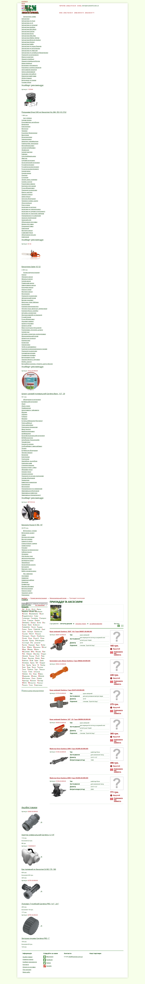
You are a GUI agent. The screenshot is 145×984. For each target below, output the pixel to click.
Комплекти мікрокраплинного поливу (34, 349)
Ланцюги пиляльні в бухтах (31, 61)
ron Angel (25, 643)
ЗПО (24, 683)
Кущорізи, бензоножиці (29, 133)
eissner (38, 634)
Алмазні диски (26, 472)
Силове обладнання (28, 478)
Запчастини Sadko (28, 44)
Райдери (24, 154)
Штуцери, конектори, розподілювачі (34, 334)
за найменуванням (96, 624)
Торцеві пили (26, 442)
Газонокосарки (27, 139)
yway (31, 640)
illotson (42, 669)
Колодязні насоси (27, 287)
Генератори (25, 480)
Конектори (25, 342)
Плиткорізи (25, 459)
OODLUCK (38, 632)
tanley (42, 665)
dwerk (29, 654)
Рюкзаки (24, 548)
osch (41, 614)
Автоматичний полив (29, 298)
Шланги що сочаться (29, 338)
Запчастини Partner (28, 31)
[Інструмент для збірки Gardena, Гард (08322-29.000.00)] (59, 673)
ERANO (25, 674)
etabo (30, 649)
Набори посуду (27, 552)
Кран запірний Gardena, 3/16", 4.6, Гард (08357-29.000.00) (71, 631)
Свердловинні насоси (29, 285)
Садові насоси (26, 281)
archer (24, 645)
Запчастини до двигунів (29, 50)
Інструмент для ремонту (30, 65)
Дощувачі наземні (28, 321)
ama (33, 678)
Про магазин (27, 970)
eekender (26, 676)
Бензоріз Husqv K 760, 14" (32, 525)
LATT (38, 656)
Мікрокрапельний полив (30, 336)
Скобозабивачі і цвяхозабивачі (32, 446)
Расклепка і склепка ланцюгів (31, 67)
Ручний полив (26, 317)
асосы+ (40, 683)
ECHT (31, 634)
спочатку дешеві (66, 624)
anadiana (34, 618)
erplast (39, 627)
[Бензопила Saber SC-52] (31, 254)
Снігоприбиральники (29, 156)
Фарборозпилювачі (28, 431)
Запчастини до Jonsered (29, 25)
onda (24, 638)
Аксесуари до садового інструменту (33, 211)
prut (34, 665)
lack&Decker (33, 614)
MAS (30, 625)
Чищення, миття (27, 593)
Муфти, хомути (27, 362)
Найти (24, 604)
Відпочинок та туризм (29, 80)
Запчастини (25, 19)
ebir (43, 658)
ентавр (40, 681)
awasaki (32, 645)
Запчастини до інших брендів (31, 46)
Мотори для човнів (28, 537)
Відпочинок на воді (28, 533)
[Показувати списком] (118, 626)
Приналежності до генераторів (32, 489)
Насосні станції (26, 289)
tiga (28, 667)
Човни (24, 535)
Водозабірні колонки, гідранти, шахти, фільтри (37, 364)
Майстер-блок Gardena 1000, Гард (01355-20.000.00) (69, 748)
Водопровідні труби (28, 357)
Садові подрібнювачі (28, 148)
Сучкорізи (25, 177)
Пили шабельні (27, 423)
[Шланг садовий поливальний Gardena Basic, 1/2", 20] (31, 381)
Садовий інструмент (28, 160)
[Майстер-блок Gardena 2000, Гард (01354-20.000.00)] (59, 790)
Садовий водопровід (28, 353)
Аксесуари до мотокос (29, 207)
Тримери (24, 131)
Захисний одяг (26, 220)
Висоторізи (25, 135)
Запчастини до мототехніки (31, 48)
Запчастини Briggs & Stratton (31, 40)
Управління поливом (29, 355)
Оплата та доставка (29, 967)
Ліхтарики (25, 554)
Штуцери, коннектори (29, 313)
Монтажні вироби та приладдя (32, 315)
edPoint (25, 661)
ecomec (40, 667)
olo (23, 665)
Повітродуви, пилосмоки (30, 143)
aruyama (36, 647)
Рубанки (24, 416)
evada (38, 652)
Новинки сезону (28, 959)
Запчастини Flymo (28, 33)
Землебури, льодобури (29, 461)
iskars (24, 629)
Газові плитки (26, 545)
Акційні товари (29, 807)
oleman (30, 620)
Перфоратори (26, 408)
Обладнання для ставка (29, 222)
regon (43, 654)
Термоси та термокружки (30, 550)
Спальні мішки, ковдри (29, 543)
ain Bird (31, 658)
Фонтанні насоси (27, 230)
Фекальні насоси (27, 279)
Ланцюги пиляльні (28, 59)
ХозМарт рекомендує (30, 962)
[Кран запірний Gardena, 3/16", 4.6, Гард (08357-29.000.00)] (59, 643)
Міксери (24, 412)
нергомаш (38, 685)
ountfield (26, 652)
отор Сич (32, 683)
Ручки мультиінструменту (30, 169)
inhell (24, 625)
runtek (25, 634)
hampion (42, 618)
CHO (39, 623)
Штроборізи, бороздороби (30, 440)
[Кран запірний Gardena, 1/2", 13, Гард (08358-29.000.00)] (59, 731)
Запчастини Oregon (28, 42)
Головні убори (26, 82)
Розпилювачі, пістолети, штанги (32, 330)
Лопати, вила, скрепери (29, 180)
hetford (30, 669)
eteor (36, 649)
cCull (44, 647)
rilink (30, 672)
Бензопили (25, 124)
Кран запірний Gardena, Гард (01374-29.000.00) (67, 690)
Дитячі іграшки (27, 78)
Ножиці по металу (28, 444)
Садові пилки (26, 171)
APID (37, 658)
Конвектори (26, 584)
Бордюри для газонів (29, 186)
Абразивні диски (27, 470)
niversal (37, 672)
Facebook (49, 960)
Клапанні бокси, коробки (30, 311)
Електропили (26, 126)
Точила (24, 448)
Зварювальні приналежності (31, 495)
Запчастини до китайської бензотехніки (35, 53)
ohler (43, 645)
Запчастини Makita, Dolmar (30, 38)
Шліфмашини (26, 433)
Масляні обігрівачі (28, 586)
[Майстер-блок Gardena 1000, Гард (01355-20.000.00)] (59, 760)
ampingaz (26, 618)
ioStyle (30, 632)
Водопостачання (27, 588)
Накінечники (26, 345)
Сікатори (24, 175)
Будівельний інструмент (30, 402)
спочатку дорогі (80, 624)
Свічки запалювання (28, 72)
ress (24, 647)
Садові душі (25, 332)
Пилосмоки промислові (29, 427)
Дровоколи (25, 150)
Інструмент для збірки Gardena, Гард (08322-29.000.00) (70, 661)
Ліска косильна (27, 203)
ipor (38, 645)
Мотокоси (25, 129)
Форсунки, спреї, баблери (30, 302)
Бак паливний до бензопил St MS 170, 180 (39, 869)
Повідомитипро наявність (118, 653)
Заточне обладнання (29, 199)
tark (24, 667)
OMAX (39, 678)
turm (34, 667)
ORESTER (37, 629)
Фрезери (24, 419)
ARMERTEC (26, 627)
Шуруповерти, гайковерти (30, 410)
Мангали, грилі (27, 569)
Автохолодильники (28, 558)
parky (28, 665)
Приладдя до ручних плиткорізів (33, 476)
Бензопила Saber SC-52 (31, 266)
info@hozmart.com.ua (75, 957)
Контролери (26, 304)
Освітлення (25, 228)
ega (24, 649)
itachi (33, 636)
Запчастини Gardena (28, 27)
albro (40, 674)
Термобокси (26, 562)
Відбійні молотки (27, 438)
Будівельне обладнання (30, 450)
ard (43, 629)
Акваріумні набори (28, 580)
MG (42, 656)
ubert (24, 658)
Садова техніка (26, 120)
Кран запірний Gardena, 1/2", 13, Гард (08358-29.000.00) (70, 719)
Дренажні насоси (27, 277)
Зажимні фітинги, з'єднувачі (31, 359)
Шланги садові (26, 326)
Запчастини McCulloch (29, 29)
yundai (25, 640)
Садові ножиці (26, 173)
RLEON (25, 656)
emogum (25, 636)
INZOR (41, 676)
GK (43, 652)
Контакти (26, 964)
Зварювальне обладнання (30, 491)
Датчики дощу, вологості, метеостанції (34, 309)
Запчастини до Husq (28, 21)
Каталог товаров (30, 12)
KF (37, 663)
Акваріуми (25, 578)
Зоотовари (25, 576)
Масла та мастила (27, 57)
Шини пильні (26, 196)
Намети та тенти (27, 541)
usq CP (36, 638)
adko (42, 661)
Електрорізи (26, 457)
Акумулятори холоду (29, 565)
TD (32, 652)
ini (30, 674)
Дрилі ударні (26, 406)
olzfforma (40, 636)
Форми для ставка (28, 224)
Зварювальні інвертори (29, 493)
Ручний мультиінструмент (30, 167)
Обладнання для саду (29, 235)
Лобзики (24, 414)
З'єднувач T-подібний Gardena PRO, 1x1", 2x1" (40, 904)
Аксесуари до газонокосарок (31, 209)
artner (31, 656)
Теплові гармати (27, 453)
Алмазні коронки (27, 474)
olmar (33, 623)
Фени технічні (26, 429)
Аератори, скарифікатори (30, 141)
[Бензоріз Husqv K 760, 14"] (31, 512)
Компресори (26, 484)
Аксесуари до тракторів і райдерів (33, 213)
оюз (31, 685)
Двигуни (24, 158)
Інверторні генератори (29, 482)
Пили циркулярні (27, 425)
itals (35, 674)
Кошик (25, 606)
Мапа (23, 3)
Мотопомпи (26, 294)
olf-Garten (26, 678)
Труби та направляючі (29, 347)
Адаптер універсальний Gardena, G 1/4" (38, 835)
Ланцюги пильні (27, 194)
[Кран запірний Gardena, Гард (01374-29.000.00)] (59, 702)
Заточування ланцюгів (29, 70)
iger (36, 669)
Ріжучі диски (26, 205)
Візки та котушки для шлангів (31, 328)
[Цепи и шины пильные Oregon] (33, 691)
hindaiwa (25, 663)
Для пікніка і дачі (27, 556)
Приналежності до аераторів (31, 216)
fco (43, 623)
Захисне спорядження (29, 218)
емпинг (33, 681)
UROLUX (36, 625)
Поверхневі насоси (28, 283)
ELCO (33, 627)
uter (42, 638)
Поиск (25, 599)
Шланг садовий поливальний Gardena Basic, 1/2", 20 (43, 394)
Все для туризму (27, 539)
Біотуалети (25, 567)
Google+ (49, 966)
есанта (24, 685)
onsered (37, 643)
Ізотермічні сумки (27, 560)
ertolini (25, 614)
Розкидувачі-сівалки (28, 184)
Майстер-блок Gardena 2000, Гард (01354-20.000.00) (69, 778)
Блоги (24, 5)
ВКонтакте (49, 957)
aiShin (37, 620)
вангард (25, 681)
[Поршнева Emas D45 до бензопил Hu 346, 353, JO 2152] (31, 99)
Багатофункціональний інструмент (33, 436)
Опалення (25, 582)
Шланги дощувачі (28, 323)
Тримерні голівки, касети (30, 201)
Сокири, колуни (27, 182)
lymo (30, 629)
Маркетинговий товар (29, 76)
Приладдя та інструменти (30, 55)
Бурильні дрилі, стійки (29, 467)
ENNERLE (25, 623)
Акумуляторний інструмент (31, 163)
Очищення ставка (27, 226)
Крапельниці (26, 340)
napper (42, 663)
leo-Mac (36, 654)
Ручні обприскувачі (28, 188)
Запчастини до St (27, 23)
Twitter (48, 963)
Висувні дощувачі (27, 300)
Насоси (24, 275)
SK (23, 654)
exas (24, 669)
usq (30, 638)
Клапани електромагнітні (30, 306)
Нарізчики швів (27, 463)
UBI (31, 661)
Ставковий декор (27, 233)
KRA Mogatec (39, 640)
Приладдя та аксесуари (29, 190)
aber (36, 616)
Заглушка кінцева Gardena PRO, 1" (36, 938)
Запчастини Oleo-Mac (29, 36)
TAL (31, 643)
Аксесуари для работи (29, 74)
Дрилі (23, 404)
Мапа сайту (26, 972)
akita (29, 647)
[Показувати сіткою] (122, 626)
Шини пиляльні (27, 63)
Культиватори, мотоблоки (30, 122)
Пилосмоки (25, 595)
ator (24, 632)
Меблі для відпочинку (29, 571)
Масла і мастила (27, 192)
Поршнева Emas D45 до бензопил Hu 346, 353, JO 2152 (44, 112)
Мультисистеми (27, 137)
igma (32, 663)
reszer (24, 672)
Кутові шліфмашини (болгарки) (32, 421)
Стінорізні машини (28, 465)
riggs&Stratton (27, 616)
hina (24, 620)
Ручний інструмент (28, 165)
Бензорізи (25, 455)
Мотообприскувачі (28, 146)
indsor (34, 676)
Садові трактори (27, 152)
